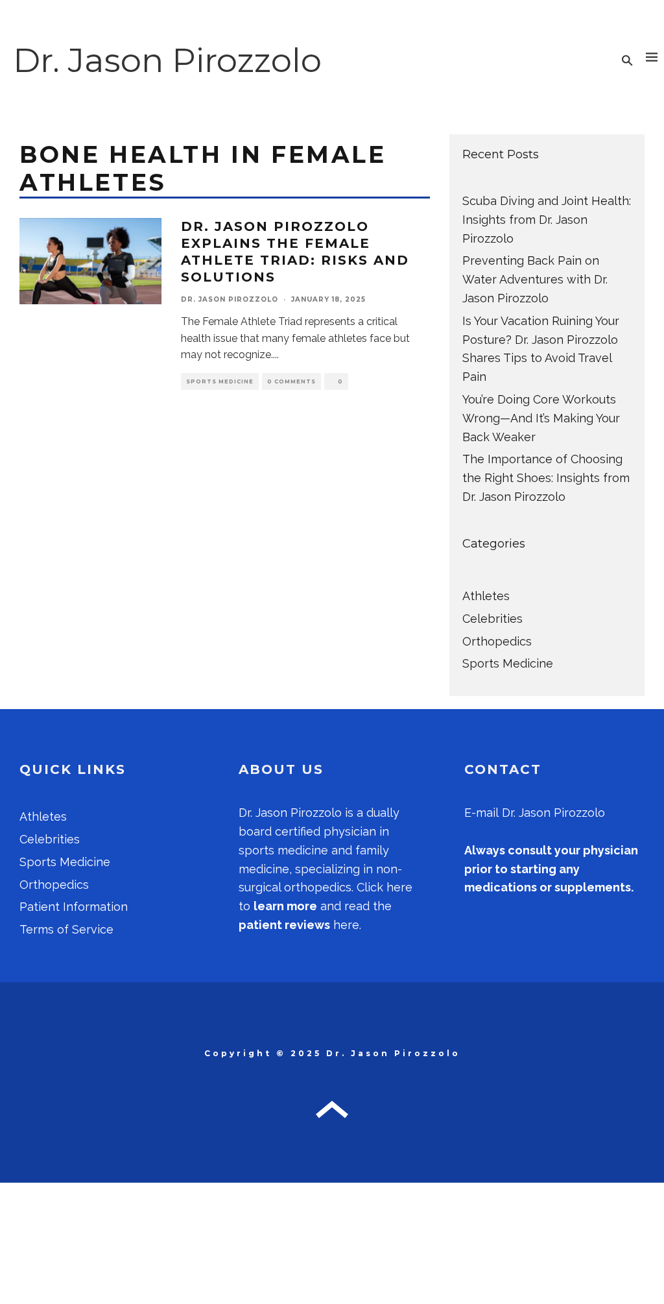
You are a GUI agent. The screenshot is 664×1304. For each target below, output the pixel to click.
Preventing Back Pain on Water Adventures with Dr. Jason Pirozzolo (535, 279)
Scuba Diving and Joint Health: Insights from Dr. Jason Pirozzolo (546, 219)
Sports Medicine (220, 381)
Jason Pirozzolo (298, 812)
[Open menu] (651, 60)
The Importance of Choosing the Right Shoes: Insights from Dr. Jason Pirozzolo (546, 477)
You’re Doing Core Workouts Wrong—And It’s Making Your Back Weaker (541, 418)
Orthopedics (497, 641)
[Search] (627, 60)
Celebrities (492, 618)
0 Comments (291, 381)
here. (300, 925)
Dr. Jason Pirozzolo (167, 60)
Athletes (486, 596)
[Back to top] (332, 1115)
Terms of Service (66, 929)
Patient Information (73, 906)
